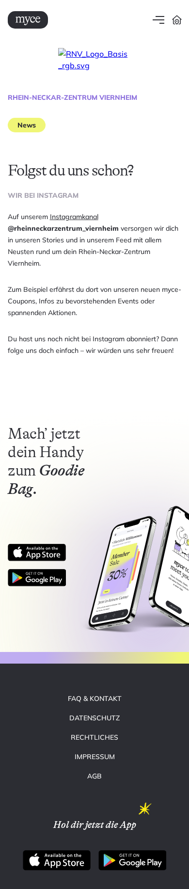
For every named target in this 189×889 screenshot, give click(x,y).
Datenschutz (94, 718)
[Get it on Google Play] (41, 578)
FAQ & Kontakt (95, 698)
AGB (94, 776)
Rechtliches (94, 737)
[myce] (28, 20)
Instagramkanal (74, 216)
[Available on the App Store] (37, 552)
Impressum (95, 756)
